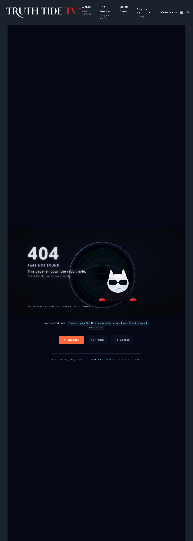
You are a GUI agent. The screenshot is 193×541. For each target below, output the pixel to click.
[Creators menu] (176, 12)
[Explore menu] (150, 12)
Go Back (73, 340)
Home (99, 340)
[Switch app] (181, 12)
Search (125, 340)
